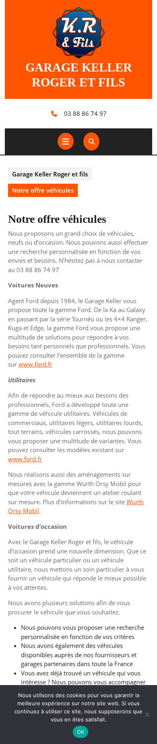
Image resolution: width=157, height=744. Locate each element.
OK (81, 732)
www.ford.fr (35, 364)
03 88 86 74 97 (85, 113)
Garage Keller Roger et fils (50, 174)
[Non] (147, 714)
